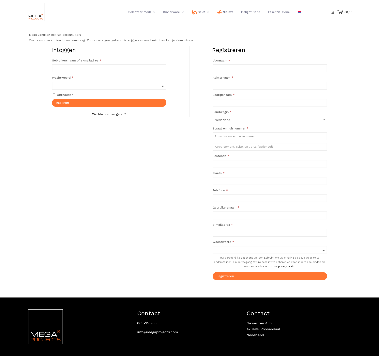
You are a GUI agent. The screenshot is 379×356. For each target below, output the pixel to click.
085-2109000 (148, 323)
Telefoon (220, 190)
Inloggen (62, 103)
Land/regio (222, 112)
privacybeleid (286, 266)
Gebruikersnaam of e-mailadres (81, 60)
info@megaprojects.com (157, 332)
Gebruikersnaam (231, 207)
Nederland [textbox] (222, 120)
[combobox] (270, 120)
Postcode (221, 156)
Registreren (225, 276)
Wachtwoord (67, 77)
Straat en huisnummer (230, 128)
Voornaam (221, 60)
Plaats (218, 173)
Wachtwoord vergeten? (109, 114)
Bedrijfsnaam (224, 95)
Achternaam (223, 77)
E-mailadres (228, 225)
